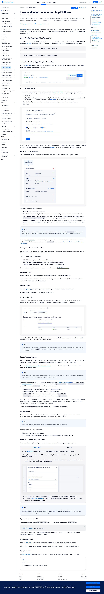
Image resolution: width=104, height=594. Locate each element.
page (28, 65)
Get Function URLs (94, 30)
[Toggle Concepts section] (14, 126)
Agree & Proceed (93, 583)
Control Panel (36, 447)
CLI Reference (40, 579)
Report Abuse (84, 577)
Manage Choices (93, 590)
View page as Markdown (42, 23)
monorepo (53, 99)
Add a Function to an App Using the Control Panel (96, 15)
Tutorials (60, 576)
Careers (20, 577)
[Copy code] (84, 526)
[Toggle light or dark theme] (100, 2)
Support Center (84, 576)
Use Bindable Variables (63, 268)
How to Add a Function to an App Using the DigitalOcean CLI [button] (40, 48)
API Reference (40, 577)
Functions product (27, 554)
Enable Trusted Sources (95, 32)
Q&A (59, 577)
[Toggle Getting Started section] (14, 13)
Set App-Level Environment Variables (96, 21)
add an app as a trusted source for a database (38, 365)
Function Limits (93, 47)
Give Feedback (82, 7)
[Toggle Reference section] (14, 103)
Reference (49, 2)
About (20, 576)
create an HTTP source (37, 498)
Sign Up (95, 2)
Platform (38, 2)
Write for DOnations (62, 579)
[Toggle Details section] (14, 137)
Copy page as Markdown (27, 23)
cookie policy (71, 587)
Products (43, 2)
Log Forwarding (93, 35)
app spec (28, 43)
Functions (23, 29)
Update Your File (96, 41)
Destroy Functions (94, 45)
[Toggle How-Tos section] (14, 34)
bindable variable (26, 384)
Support (54, 2)
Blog (20, 579)
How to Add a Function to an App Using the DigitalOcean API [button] (40, 55)
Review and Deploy (96, 24)
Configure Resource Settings (96, 18)
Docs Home (39, 576)
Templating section (30, 240)
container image (58, 92)
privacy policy (38, 586)
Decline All (93, 586)
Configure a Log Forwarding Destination (97, 38)
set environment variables (66, 382)
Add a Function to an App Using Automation (96, 11)
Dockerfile (52, 147)
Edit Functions (93, 27)
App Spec (69, 447)
